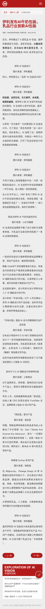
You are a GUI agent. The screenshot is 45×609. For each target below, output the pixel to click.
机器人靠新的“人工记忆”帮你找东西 (18, 596)
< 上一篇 (8, 555)
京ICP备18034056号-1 (33, 605)
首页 (5, 12)
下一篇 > (36, 555)
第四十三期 (14, 12)
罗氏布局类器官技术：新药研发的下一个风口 (22, 578)
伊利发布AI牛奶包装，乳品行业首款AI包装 (21, 591)
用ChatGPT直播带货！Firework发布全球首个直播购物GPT (22, 584)
